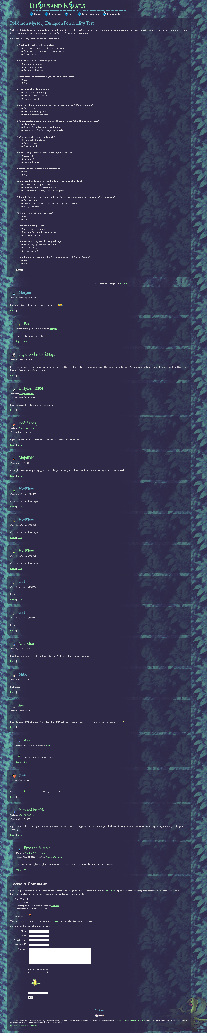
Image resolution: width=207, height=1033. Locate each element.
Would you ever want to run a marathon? (39, 169)
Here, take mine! (31, 207)
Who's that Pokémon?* (39, 970)
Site (71, 14)
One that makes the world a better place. (44, 51)
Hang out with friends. (34, 140)
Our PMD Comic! (27, 815)
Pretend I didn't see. (33, 162)
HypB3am (26, 550)
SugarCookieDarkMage (37, 354)
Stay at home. (30, 143)
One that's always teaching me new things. (44, 48)
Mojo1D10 (26, 457)
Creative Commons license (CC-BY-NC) (130, 1020)
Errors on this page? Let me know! (23, 1025)
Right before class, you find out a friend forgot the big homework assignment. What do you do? (67, 197)
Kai (26, 323)
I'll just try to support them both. (39, 184)
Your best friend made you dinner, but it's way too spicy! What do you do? (56, 105)
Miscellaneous (90, 14)
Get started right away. (35, 93)
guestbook (111, 891)
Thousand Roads (27, 428)
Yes (25, 80)
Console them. (30, 200)
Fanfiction (55, 14)
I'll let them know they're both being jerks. (44, 191)
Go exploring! (30, 146)
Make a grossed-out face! (36, 115)
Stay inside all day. (33, 67)
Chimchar (26, 643)
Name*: (24, 931)
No (25, 83)
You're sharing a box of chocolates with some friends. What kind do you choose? (59, 121)
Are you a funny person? (32, 226)
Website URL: (21, 945)
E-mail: (24, 936)
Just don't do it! (31, 99)
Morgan (53, 329)
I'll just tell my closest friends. (38, 248)
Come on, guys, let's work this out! (40, 188)
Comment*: (23, 949)
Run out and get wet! (34, 70)
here (56, 921)
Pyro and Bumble (32, 810)
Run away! (29, 159)
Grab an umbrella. (33, 64)
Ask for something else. (35, 112)
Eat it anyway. (31, 108)
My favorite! (30, 124)
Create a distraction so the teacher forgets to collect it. (50, 204)
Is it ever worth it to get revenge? (36, 213)
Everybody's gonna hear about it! (40, 245)
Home (37, 14)
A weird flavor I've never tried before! (42, 127)
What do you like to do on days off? (37, 137)
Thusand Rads (57, 5)
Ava (21, 705)
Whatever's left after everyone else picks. (44, 131)
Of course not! (31, 251)
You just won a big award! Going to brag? (40, 242)
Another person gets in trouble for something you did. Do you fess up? (55, 257)
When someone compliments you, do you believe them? (46, 77)
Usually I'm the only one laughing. (40, 232)
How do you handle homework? (34, 89)
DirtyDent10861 (31, 388)
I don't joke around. (33, 235)
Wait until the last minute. (36, 96)
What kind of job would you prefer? (36, 45)
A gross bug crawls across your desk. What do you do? (46, 153)
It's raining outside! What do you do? (37, 61)
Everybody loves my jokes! (36, 229)
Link (20, 311)
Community (113, 14)
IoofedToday (28, 423)
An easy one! (30, 55)
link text (55, 906)
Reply (13, 311)
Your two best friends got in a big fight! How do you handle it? (51, 181)
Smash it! (28, 156)
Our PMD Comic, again (36, 853)
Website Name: (20, 940)
